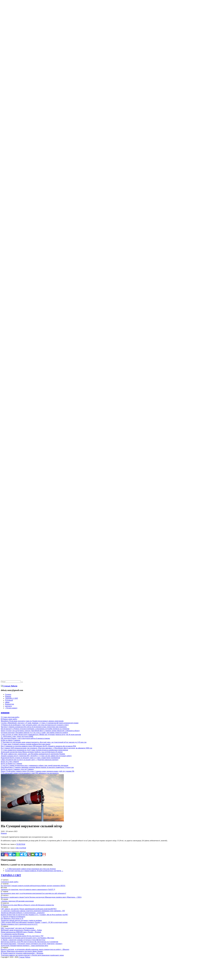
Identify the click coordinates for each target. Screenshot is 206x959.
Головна (8, 694)
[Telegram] (21, 854)
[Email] (33, 854)
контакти (8, 706)
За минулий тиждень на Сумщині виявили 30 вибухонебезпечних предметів (34, 871)
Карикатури (9, 704)
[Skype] (25, 854)
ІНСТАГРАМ (21, 848)
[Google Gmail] (44, 854)
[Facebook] (3, 854)
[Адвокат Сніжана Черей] (103, 33)
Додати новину (11, 708)
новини (5, 712)
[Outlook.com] (40, 854)
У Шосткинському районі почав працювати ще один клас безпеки (30, 869)
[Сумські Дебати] (9, 686)
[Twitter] (10, 854)
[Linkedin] (14, 854)
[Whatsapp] (18, 854)
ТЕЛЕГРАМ (20, 844)
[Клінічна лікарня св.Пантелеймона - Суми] (103, 16)
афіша (7, 702)
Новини (8, 696)
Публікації (9, 700)
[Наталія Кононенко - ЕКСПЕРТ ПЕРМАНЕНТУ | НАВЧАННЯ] (103, 66)
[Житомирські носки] (103, 49)
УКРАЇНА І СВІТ (11, 698)
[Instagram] (6, 854)
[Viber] (29, 854)
